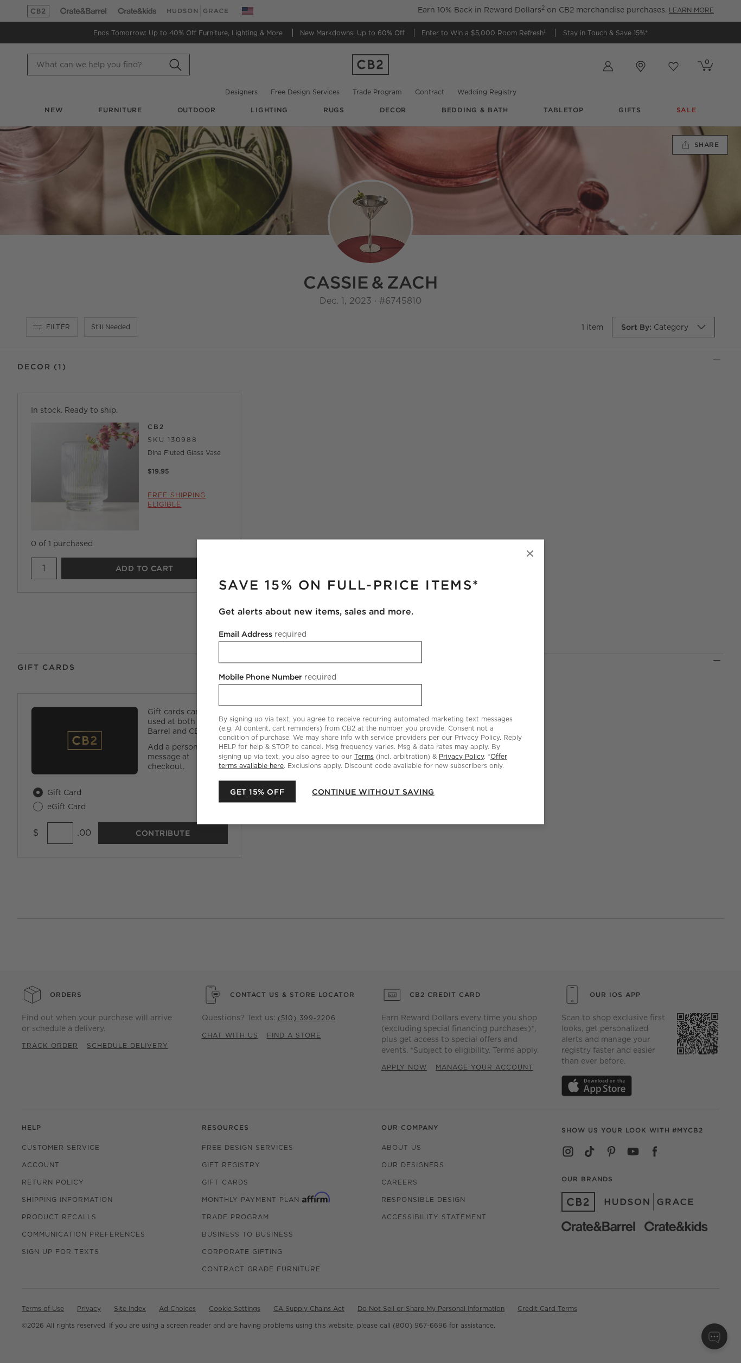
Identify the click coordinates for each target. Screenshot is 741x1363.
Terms (364, 756)
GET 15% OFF (257, 791)
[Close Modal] (530, 553)
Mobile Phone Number (277, 676)
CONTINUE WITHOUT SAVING (373, 791)
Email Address (262, 633)
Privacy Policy (461, 756)
